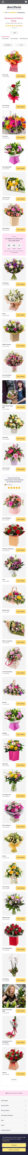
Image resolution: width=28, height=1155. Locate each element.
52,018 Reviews (21, 12)
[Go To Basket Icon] (26, 2)
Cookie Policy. (6, 1140)
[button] (3, 2)
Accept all (14, 1145)
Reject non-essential (14, 1150)
